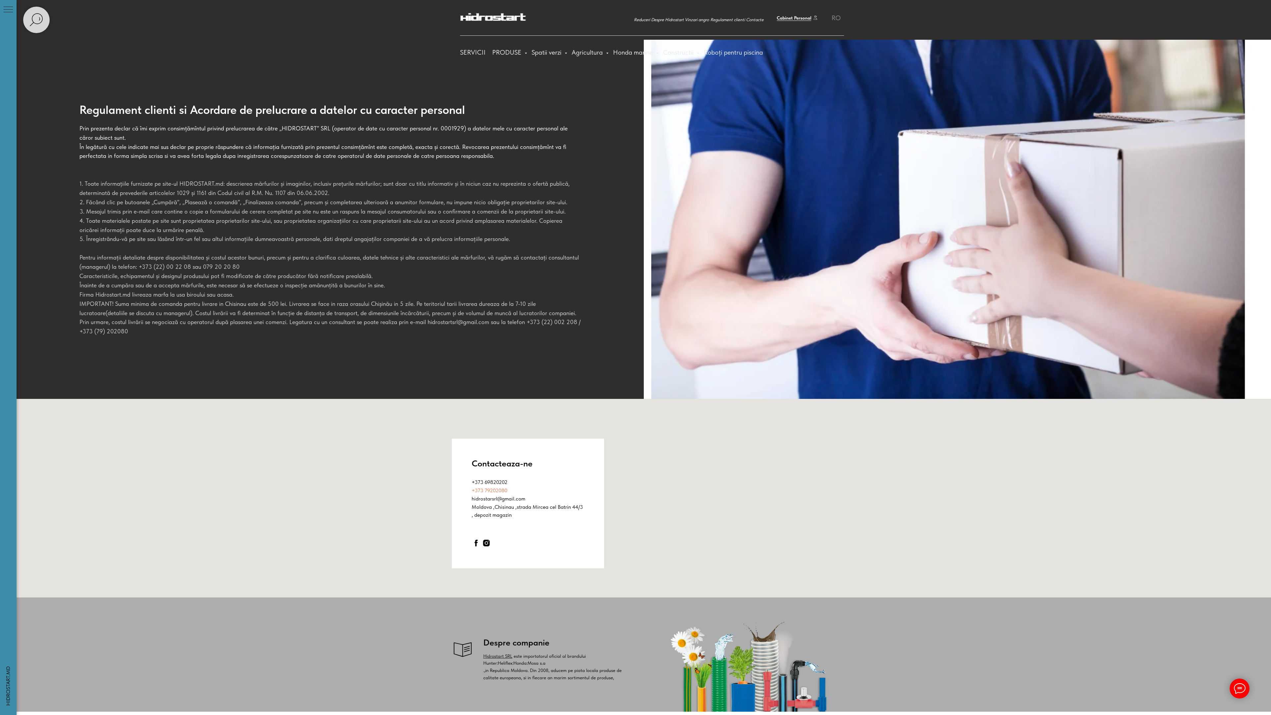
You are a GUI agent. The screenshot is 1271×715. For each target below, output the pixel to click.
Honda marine (633, 52)
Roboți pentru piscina (733, 52)
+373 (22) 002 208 (552, 321)
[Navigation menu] (8, 10)
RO (836, 18)
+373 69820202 (489, 482)
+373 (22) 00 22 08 (165, 266)
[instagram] (486, 543)
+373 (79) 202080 (103, 331)
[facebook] (476, 543)
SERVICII (473, 52)
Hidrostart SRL (497, 656)
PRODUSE (507, 52)
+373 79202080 (489, 490)
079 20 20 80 (221, 266)
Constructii (679, 52)
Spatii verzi (547, 52)
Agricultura (588, 52)
